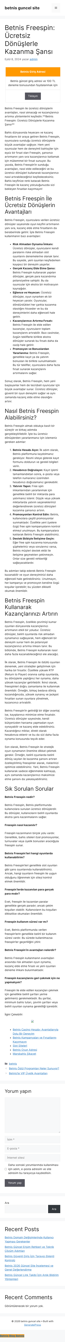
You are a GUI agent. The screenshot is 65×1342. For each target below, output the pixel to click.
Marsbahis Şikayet (24, 1053)
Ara (7, 1202)
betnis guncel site (22, 8)
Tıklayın (33, 96)
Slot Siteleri (20, 1045)
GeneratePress (32, 1324)
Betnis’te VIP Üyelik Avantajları (28, 1073)
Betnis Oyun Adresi (25, 1049)
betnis (13, 1063)
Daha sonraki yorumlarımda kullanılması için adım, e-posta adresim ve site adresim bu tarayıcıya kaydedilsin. (33, 1169)
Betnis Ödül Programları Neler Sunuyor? (34, 1068)
